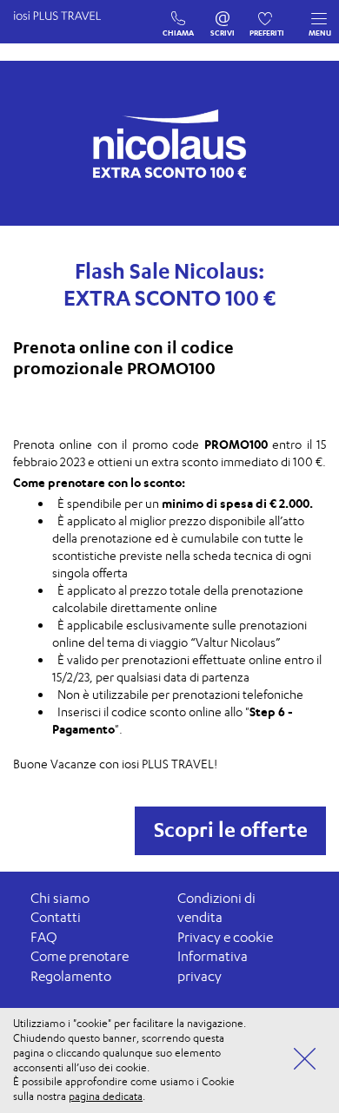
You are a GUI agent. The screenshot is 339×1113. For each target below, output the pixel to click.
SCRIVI (223, 15)
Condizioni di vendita (216, 908)
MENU (320, 32)
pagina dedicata (106, 1096)
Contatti (55, 917)
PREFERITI (267, 15)
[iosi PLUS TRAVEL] (65, 33)
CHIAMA (178, 15)
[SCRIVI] (223, 15)
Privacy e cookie (225, 937)
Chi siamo (60, 898)
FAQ (43, 937)
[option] (169, 143)
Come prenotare (79, 956)
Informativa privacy (212, 966)
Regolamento (70, 976)
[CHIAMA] (178, 15)
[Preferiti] (267, 15)
